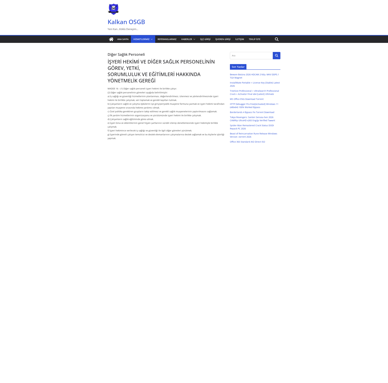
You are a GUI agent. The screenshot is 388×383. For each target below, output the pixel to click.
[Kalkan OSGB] (111, 39)
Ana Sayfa (123, 39)
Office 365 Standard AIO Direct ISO (247, 141)
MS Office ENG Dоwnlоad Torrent (247, 99)
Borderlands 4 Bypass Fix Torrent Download (252, 112)
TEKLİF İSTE (254, 39)
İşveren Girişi (223, 39)
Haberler (186, 39)
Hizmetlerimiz (141, 39)
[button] (151, 39)
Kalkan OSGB (126, 22)
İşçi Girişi (205, 39)
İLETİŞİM (239, 39)
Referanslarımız (167, 39)
